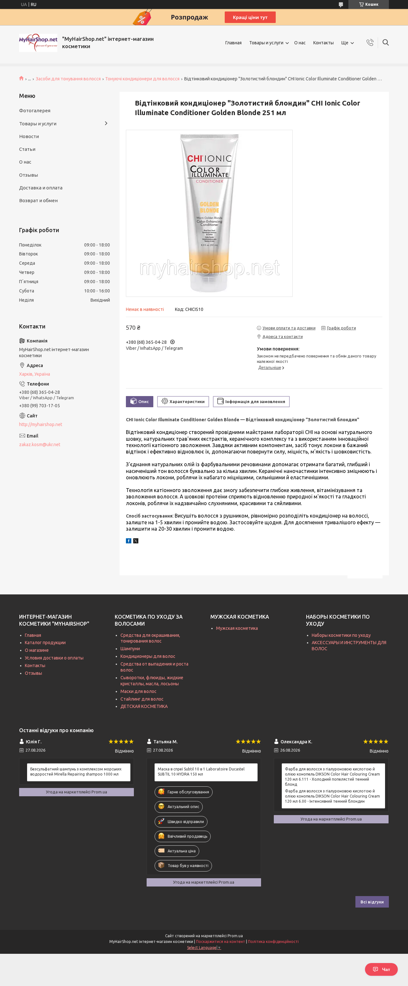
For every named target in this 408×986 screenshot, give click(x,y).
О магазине (37, 650)
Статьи (27, 149)
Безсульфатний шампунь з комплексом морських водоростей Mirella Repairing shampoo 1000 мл (75, 771)
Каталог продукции (45, 642)
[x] (135, 541)
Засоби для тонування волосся (68, 78)
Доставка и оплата (40, 187)
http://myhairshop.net (40, 424)
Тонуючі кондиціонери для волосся (142, 78)
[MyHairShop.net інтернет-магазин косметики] (38, 43)
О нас (300, 42)
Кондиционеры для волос (147, 656)
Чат (386, 969)
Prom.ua (235, 936)
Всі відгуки (372, 902)
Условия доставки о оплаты (54, 657)
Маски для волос (138, 691)
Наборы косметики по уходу (341, 635)
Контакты (323, 42)
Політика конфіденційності (273, 941)
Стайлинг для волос (142, 699)
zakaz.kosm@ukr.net (39, 444)
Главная (233, 42)
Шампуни (130, 648)
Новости (29, 136)
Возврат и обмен (38, 200)
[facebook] (128, 541)
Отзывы (28, 175)
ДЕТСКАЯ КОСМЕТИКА (144, 706)
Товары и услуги (266, 42)
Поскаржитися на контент (220, 941)
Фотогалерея (34, 110)
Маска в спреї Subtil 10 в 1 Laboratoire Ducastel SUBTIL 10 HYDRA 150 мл (201, 771)
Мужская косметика (237, 628)
